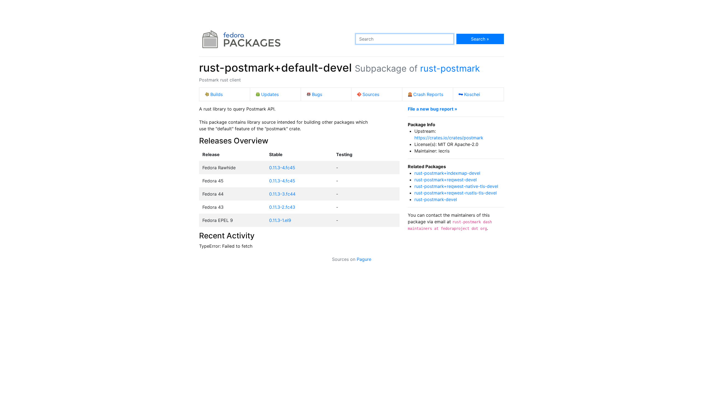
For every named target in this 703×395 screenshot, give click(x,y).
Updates (270, 94)
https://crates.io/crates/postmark (448, 137)
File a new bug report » (432, 109)
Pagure (364, 259)
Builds (216, 94)
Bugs (317, 94)
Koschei (472, 94)
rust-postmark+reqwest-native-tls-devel (456, 186)
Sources (370, 94)
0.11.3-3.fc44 (282, 194)
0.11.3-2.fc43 (282, 207)
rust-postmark (450, 68)
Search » (480, 39)
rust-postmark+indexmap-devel (447, 173)
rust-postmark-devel (435, 199)
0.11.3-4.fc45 (282, 167)
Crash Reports (428, 94)
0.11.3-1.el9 (280, 220)
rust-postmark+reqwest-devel (445, 179)
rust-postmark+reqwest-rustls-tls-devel (455, 193)
